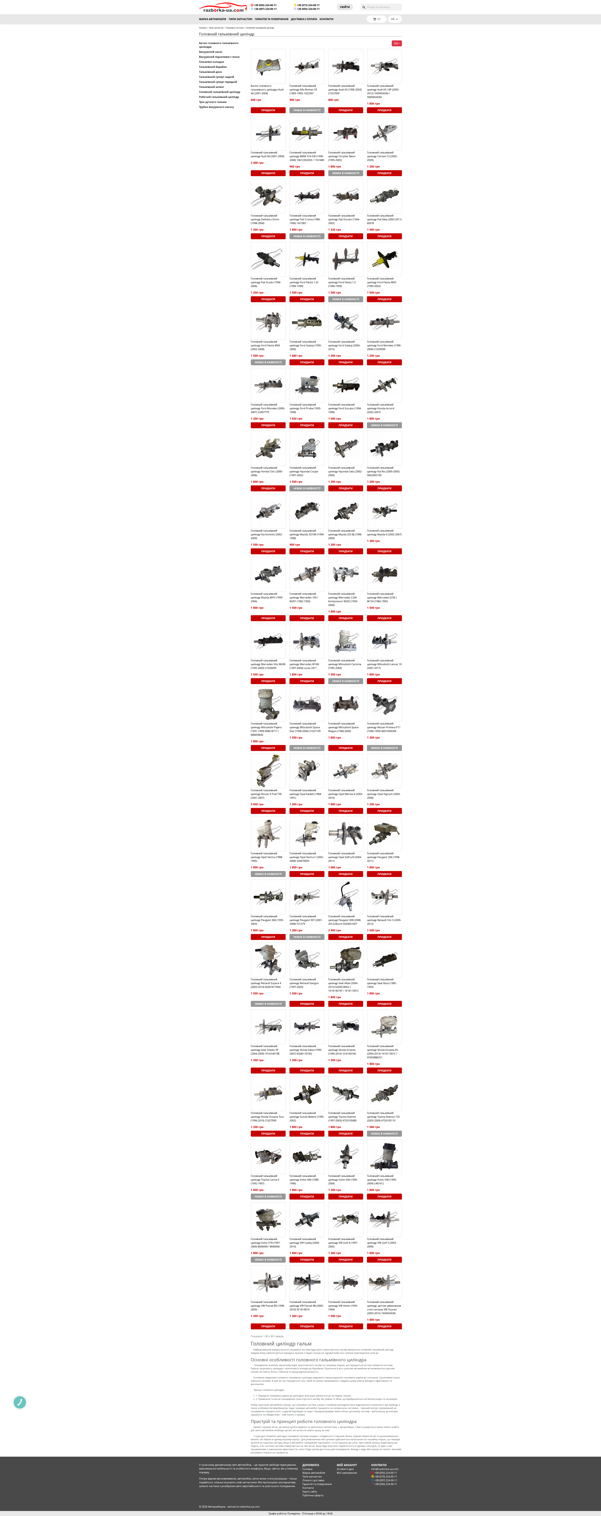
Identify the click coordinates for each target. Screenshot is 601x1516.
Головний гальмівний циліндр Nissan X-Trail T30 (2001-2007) (266, 794)
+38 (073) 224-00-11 (308, 5)
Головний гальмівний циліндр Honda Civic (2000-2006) (267, 471)
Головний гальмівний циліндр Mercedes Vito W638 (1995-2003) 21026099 (268, 664)
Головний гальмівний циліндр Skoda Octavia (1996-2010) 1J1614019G (342, 1049)
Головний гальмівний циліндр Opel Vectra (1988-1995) (267, 857)
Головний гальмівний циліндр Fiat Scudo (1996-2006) (266, 282)
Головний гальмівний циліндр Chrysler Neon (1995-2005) (341, 156)
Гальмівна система (235, 27)
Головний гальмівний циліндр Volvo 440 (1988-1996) (304, 1179)
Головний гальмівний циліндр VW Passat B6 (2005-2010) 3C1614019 (307, 1305)
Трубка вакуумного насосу (216, 107)
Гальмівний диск (210, 72)
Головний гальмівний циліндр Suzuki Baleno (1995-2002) (307, 1116)
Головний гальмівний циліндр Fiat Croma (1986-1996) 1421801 (305, 219)
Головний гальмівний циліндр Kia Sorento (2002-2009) (267, 534)
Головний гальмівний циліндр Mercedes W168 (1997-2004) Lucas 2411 (304, 664)
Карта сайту (309, 1491)
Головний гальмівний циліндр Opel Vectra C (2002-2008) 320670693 (307, 857)
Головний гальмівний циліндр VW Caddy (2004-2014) (305, 1242)
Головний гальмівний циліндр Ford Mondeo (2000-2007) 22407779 (268, 408)
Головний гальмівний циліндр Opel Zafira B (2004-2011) (345, 857)
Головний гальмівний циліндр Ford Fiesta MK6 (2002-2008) (265, 345)
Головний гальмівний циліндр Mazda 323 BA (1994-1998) (307, 534)
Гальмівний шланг (211, 87)
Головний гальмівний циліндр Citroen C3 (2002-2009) (382, 156)
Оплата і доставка (313, 1480)
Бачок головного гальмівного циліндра (219, 45)
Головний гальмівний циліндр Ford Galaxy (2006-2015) (344, 345)
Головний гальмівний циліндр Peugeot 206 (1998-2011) (383, 857)
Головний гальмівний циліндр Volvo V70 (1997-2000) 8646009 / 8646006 (265, 1242)
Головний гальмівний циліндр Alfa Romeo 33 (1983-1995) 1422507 (303, 89)
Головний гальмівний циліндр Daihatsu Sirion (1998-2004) (265, 219)
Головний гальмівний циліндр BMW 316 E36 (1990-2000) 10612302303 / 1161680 (307, 156)
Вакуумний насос (210, 52)
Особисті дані (345, 1469)
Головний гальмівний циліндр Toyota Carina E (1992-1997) (265, 1179)
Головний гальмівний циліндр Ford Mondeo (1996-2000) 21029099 (384, 345)
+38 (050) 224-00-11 (265, 5)
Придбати (268, 110)
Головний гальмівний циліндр (219, 92)
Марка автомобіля (212, 19)
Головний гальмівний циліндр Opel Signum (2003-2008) (384, 794)
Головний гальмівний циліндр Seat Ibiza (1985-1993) (382, 983)
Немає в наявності (306, 110)
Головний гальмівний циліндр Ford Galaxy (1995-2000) (306, 345)
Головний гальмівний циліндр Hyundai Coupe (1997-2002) (304, 471)
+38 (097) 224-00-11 (265, 9)
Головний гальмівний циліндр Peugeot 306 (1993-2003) (267, 920)
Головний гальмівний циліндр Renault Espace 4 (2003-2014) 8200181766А (266, 983)
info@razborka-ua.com (384, 1469)
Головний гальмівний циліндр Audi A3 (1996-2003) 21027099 (345, 89)
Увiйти (345, 7)
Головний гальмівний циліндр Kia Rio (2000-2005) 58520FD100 (383, 471)
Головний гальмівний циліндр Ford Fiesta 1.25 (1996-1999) (304, 282)
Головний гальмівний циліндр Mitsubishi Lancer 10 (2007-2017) (384, 664)
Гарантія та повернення (271, 19)
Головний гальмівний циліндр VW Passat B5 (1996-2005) (268, 1305)
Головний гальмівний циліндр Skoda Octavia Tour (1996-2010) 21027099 (267, 1116)
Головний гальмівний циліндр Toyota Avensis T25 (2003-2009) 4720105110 (383, 1116)
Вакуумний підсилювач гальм (219, 57)
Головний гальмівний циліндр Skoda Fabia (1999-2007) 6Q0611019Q (306, 1049)
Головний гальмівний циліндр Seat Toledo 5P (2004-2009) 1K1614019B (265, 1049)
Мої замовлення (347, 1473)
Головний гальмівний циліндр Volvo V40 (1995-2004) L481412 (382, 1179)
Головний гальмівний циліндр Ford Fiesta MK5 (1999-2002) (381, 282)
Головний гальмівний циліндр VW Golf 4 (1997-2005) (343, 1242)
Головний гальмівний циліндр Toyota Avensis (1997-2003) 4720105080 (342, 1116)
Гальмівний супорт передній (218, 82)
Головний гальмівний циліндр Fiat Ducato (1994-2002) (344, 219)
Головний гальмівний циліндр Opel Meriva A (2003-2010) (345, 794)
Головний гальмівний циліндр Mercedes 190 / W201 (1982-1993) (304, 597)
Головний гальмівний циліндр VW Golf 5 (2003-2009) (382, 1242)
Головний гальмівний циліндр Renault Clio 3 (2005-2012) (384, 920)
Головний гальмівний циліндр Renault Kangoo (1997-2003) (304, 983)
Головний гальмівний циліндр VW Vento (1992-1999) (343, 1305)
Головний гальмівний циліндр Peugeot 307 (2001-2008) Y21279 (306, 920)
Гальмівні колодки (211, 62)
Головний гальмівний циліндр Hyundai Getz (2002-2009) (345, 471)
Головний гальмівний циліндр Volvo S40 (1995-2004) (343, 1179)
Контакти (326, 19)
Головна (203, 27)
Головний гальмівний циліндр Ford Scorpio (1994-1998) (345, 408)
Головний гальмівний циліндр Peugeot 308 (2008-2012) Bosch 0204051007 (344, 920)
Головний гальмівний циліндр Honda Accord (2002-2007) (380, 408)
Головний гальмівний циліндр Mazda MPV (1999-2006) (267, 597)
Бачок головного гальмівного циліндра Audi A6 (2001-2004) (267, 89)
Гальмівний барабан (213, 67)
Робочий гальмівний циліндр (219, 97)
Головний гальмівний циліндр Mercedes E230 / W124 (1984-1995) (382, 597)
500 (396, 43)
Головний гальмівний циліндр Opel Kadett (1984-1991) (306, 794)
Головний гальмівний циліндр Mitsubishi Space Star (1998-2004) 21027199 (305, 727)
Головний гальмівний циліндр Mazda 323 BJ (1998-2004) (345, 534)
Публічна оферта (312, 1495)
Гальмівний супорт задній (216, 77)
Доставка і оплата (304, 19)
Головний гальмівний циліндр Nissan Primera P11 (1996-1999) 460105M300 (384, 727)
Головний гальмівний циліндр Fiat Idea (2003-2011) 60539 (384, 219)
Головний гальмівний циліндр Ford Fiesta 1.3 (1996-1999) (342, 282)
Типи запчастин (240, 19)
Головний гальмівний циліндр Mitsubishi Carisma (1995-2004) (344, 664)
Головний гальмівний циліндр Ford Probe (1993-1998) (305, 408)
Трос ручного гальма (212, 102)
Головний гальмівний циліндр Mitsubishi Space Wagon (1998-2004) (343, 727)
